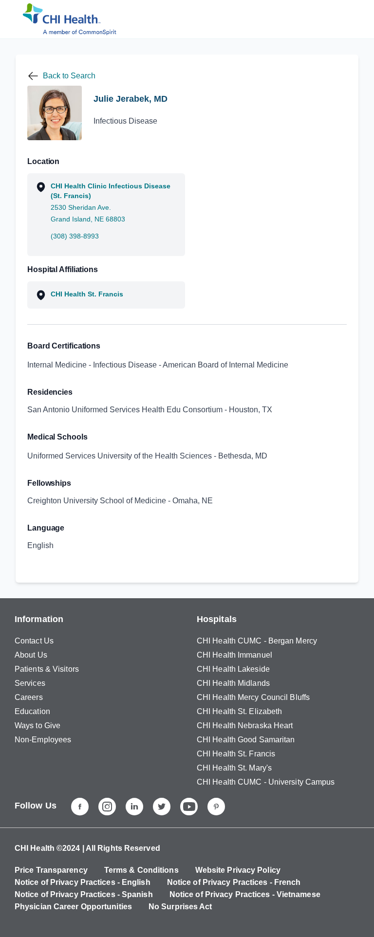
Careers (29, 697)
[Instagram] (107, 806)
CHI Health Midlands (233, 683)
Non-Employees (43, 739)
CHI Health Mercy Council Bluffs (253, 697)
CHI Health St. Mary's (234, 768)
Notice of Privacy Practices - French (234, 882)
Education (32, 711)
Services (30, 683)
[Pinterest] (216, 806)
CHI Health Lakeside (233, 669)
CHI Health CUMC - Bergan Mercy (257, 641)
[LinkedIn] (134, 806)
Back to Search (69, 76)
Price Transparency (51, 870)
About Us (31, 655)
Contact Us (34, 641)
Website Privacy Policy (237, 870)
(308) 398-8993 (75, 236)
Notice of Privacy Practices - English (82, 882)
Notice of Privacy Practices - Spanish (84, 894)
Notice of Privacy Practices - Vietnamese (244, 894)
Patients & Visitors (47, 669)
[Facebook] (80, 806)
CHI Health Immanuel (234, 655)
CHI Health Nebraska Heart (245, 725)
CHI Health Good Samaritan (246, 739)
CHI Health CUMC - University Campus (266, 782)
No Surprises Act (180, 906)
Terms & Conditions (141, 870)
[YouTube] (189, 806)
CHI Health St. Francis (236, 754)
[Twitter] (161, 806)
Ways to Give (37, 725)
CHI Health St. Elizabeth (239, 711)
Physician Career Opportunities (73, 906)
